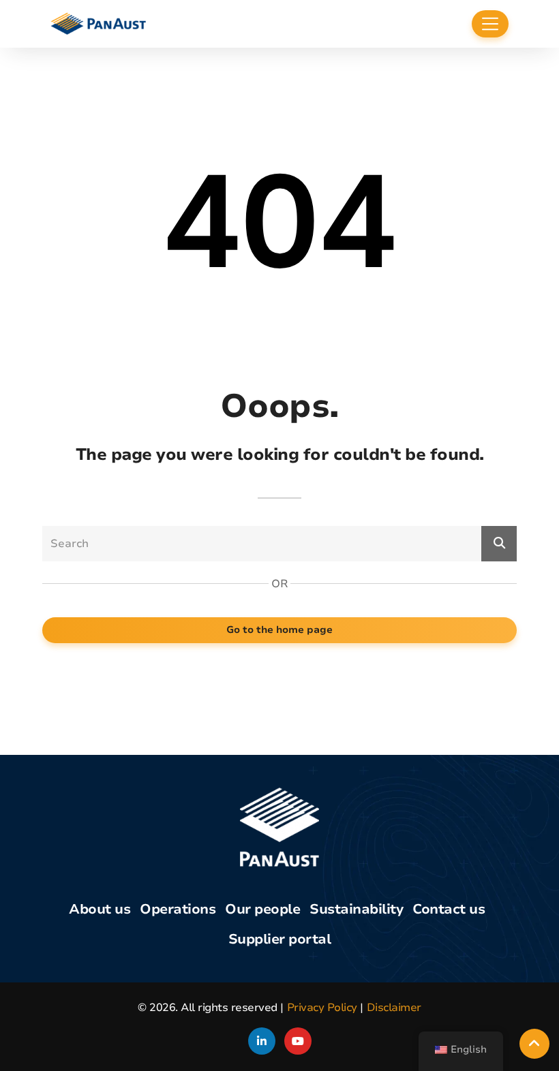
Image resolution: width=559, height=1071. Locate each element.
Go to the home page (279, 629)
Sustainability (356, 909)
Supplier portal (279, 939)
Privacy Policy (322, 1007)
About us (99, 909)
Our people (262, 909)
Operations (177, 909)
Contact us (448, 909)
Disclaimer (394, 1007)
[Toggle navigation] (490, 23)
